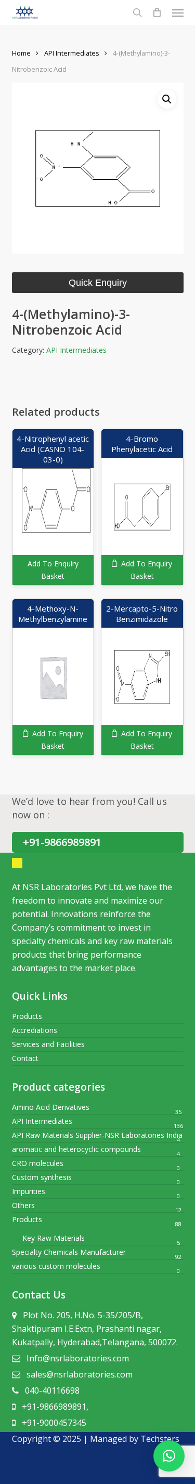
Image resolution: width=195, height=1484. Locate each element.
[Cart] (157, 12)
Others (23, 1205)
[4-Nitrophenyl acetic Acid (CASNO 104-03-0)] (53, 507)
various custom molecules (56, 1266)
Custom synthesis (42, 1177)
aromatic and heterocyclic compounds (76, 1149)
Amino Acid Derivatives (50, 1107)
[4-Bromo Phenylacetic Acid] (142, 507)
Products (27, 1016)
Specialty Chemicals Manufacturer (69, 1252)
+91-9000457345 (54, 1422)
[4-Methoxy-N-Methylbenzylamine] (53, 677)
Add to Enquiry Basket (53, 570)
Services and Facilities (48, 1044)
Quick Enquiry (98, 282)
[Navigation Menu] (178, 12)
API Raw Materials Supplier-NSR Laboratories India (97, 1135)
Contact (25, 1058)
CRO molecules (37, 1163)
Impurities (28, 1191)
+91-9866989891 (62, 842)
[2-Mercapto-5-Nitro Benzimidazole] (142, 677)
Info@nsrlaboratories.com (78, 1358)
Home (21, 53)
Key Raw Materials (53, 1238)
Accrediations (34, 1030)
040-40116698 (52, 1390)
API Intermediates (71, 53)
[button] (167, 99)
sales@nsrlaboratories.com (80, 1374)
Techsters (159, 1439)
